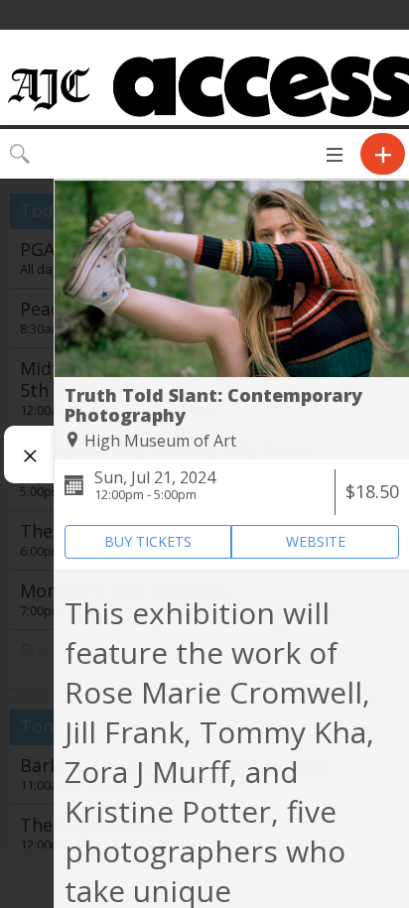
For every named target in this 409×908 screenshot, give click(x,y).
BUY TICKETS (148, 541)
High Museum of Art (160, 441)
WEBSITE (315, 541)
